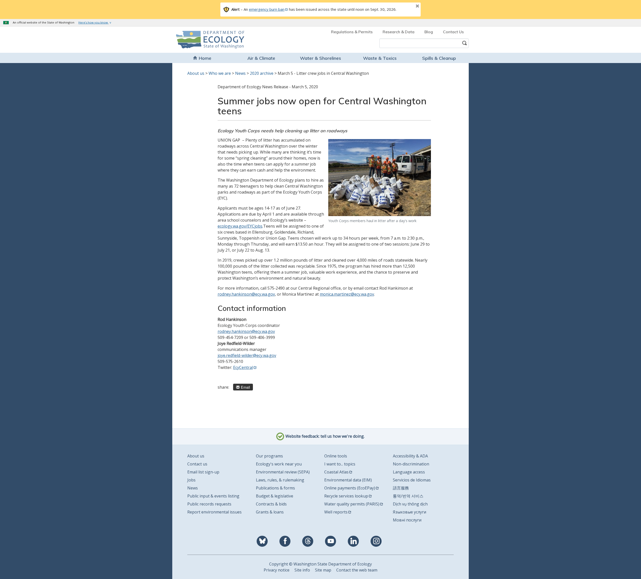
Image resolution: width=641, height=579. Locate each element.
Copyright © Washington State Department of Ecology (320, 564)
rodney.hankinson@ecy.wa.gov (246, 294)
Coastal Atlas (336, 472)
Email (245, 387)
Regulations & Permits (352, 31)
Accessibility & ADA (410, 456)
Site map (323, 570)
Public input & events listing (213, 496)
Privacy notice (276, 570)
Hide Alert (406, 6)
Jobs (191, 480)
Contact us (197, 464)
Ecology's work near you (279, 464)
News (240, 73)
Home (205, 58)
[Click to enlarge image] (379, 177)
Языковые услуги (409, 512)
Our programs (269, 456)
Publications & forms (275, 488)
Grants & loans (270, 512)
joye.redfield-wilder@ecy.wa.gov (247, 355)
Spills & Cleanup (439, 58)
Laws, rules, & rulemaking (280, 480)
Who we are (220, 73)
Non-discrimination (411, 464)
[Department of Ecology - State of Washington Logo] (204, 40)
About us (195, 73)
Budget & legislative (274, 496)
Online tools (335, 456)
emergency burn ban (266, 9)
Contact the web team (356, 570)
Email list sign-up (203, 472)
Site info (302, 570)
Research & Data (398, 31)
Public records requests (209, 504)
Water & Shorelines (320, 58)
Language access (409, 472)
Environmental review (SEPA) (283, 472)
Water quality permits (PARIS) (351, 504)
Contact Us (453, 31)
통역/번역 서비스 (408, 496)
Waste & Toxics (380, 58)
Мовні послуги (407, 520)
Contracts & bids (271, 504)
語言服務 (401, 488)
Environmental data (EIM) (348, 480)
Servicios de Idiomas (412, 480)
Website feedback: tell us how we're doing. (324, 436)
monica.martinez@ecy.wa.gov (347, 294)
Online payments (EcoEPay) (349, 488)
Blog (428, 31)
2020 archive (261, 73)
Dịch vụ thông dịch (410, 504)
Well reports (336, 512)
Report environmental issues (214, 512)
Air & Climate (261, 58)
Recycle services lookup (346, 496)
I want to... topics (339, 464)
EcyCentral (243, 367)
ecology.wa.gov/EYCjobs (240, 226)
